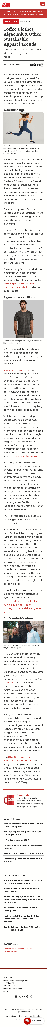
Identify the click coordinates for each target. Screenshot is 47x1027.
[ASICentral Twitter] (20, 997)
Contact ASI (9, 977)
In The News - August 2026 (16, 840)
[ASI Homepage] (6, 3)
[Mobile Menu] (42, 4)
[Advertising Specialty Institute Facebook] (16, 997)
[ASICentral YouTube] (23, 997)
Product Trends (10, 951)
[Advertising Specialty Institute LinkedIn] (27, 997)
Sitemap (19, 1019)
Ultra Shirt (9, 682)
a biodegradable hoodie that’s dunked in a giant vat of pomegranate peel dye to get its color (22, 605)
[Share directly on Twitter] (34, 64)
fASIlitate (29, 14)
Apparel (7, 948)
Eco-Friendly (18, 948)
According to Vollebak (16, 370)
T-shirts (28, 948)
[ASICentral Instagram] (31, 997)
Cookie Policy (35, 1016)
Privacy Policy (23, 1016)
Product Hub (11, 21)
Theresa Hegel (13, 64)
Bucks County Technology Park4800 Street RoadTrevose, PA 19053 (15, 983)
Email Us (6, 991)
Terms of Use (10, 1016)
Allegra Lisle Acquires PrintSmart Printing (23, 853)
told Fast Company (26, 456)
